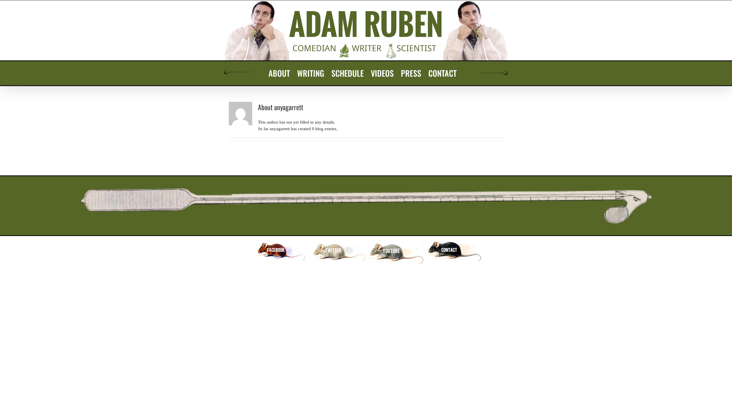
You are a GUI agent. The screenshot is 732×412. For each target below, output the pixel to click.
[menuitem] (279, 73)
